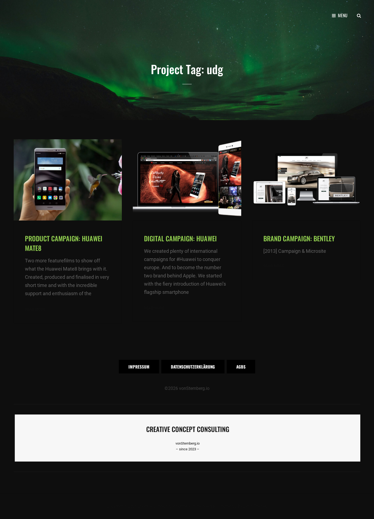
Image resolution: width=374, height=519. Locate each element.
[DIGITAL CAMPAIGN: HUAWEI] (187, 179)
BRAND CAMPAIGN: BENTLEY (299, 238)
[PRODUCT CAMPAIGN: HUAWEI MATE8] (68, 179)
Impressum (138, 367)
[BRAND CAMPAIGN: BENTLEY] (306, 179)
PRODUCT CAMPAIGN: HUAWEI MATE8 (63, 243)
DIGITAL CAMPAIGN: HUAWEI (180, 238)
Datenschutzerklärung (193, 367)
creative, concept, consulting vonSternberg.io (177, 506)
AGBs (241, 367)
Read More (37, 309)
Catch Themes (255, 506)
